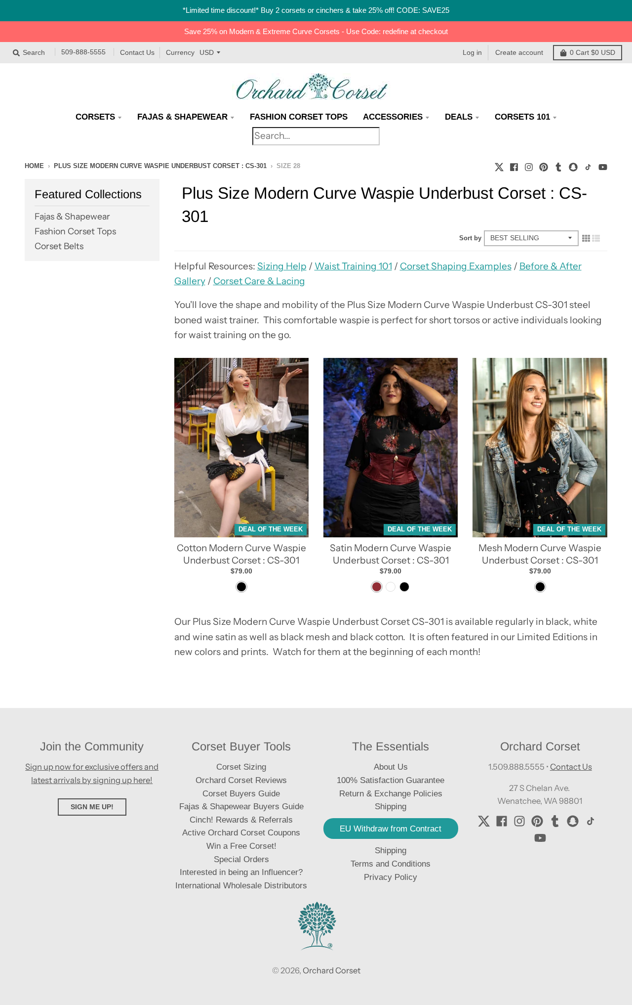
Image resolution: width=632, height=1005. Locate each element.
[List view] (596, 237)
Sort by (470, 238)
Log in (472, 52)
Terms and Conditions (391, 864)
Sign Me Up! (92, 807)
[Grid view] (586, 237)
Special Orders (241, 859)
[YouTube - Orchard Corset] (602, 165)
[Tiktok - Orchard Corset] (588, 165)
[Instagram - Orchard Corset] (528, 165)
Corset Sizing (241, 767)
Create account (519, 52)
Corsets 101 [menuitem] (522, 117)
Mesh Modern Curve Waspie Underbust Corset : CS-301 (539, 554)
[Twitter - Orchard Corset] (499, 165)
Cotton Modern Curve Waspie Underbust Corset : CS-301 (241, 554)
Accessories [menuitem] (393, 117)
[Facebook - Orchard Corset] (514, 165)
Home (34, 166)
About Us (391, 767)
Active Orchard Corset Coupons (241, 832)
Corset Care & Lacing (259, 281)
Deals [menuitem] (459, 117)
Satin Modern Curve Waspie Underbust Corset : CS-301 (390, 554)
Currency (180, 52)
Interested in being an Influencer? (241, 872)
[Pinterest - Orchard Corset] (543, 165)
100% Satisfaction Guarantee (390, 780)
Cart (592, 52)
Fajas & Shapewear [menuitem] (182, 117)
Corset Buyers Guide (241, 793)
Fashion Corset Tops (75, 231)
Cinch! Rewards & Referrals (241, 820)
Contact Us (137, 52)
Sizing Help (282, 266)
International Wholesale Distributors (241, 885)
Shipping (390, 850)
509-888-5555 (83, 52)
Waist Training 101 (353, 266)
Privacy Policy (390, 877)
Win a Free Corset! (241, 846)
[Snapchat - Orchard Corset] (573, 165)
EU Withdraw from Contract (390, 828)
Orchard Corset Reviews (241, 780)
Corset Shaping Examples (456, 266)
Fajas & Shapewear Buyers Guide (241, 806)
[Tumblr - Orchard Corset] (558, 165)
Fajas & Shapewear (72, 216)
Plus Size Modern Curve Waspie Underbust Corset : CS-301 (160, 166)
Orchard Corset (331, 970)
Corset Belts (59, 246)
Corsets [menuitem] (95, 117)
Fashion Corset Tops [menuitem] (299, 117)
